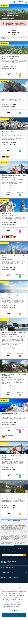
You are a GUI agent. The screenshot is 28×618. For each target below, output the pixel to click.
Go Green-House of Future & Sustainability (13, 332)
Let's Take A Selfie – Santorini (10, 413)
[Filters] (3, 39)
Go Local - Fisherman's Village (10, 295)
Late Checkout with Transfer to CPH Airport (12, 456)
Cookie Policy (6, 606)
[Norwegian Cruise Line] (14, 2)
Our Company (5, 582)
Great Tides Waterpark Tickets (10, 15)
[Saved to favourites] (26, 52)
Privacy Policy (14, 606)
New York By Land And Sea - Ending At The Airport (13, 256)
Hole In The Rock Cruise (8, 94)
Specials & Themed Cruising (9, 577)
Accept (14, 615)
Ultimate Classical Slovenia (9, 495)
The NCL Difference (7, 568)
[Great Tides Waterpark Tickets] (14, 12)
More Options (14, 610)
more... (4, 64)
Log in (21, 1)
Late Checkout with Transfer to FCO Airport (14, 175)
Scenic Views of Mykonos (9, 131)
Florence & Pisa (6, 213)
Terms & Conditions (21, 524)
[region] (14, 600)
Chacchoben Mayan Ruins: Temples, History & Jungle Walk (14, 375)
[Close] (26, 585)
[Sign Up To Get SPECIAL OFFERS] (24, 555)
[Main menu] (2, 2)
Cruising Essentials (7, 572)
